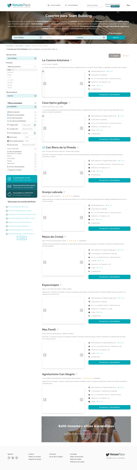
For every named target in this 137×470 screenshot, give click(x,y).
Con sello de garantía (15, 118)
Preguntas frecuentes (34, 459)
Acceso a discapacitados (16, 167)
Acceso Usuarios (55, 5)
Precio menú (13, 137)
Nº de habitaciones (15, 133)
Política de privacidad (76, 456)
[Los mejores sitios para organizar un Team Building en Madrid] (21, 218)
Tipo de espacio (11, 92)
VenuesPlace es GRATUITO (23, 193)
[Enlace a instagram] (17, 458)
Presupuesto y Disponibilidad (109, 94)
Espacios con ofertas (15, 170)
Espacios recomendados (16, 115)
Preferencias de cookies (77, 462)
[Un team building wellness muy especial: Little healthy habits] (21, 234)
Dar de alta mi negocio (56, 456)
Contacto (31, 454)
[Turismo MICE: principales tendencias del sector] (21, 226)
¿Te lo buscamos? (114, 33)
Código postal (13, 125)
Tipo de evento (11, 55)
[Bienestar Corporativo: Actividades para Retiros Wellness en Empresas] (21, 211)
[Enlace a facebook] (9, 458)
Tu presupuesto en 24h (21, 178)
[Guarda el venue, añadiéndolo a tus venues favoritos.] (71, 60)
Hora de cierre (13, 145)
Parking (9, 161)
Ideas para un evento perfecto (22, 202)
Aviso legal (73, 454)
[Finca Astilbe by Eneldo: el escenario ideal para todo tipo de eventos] (21, 230)
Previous (44, 83)
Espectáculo (11, 163)
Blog (128, 5)
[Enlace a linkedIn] (13, 458)
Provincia (9, 63)
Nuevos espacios (14, 112)
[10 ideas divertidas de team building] (21, 207)
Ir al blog (22, 238)
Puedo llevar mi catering (14, 153)
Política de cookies (75, 459)
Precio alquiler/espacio (16, 141)
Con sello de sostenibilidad (17, 121)
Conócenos (52, 454)
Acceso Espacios (73, 5)
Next (81, 83)
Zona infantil (11, 158)
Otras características (15, 151)
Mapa (126, 56)
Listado (115, 56)
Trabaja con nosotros (34, 456)
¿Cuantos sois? (13, 129)
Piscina (9, 156)
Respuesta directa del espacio (24, 185)
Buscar (116, 37)
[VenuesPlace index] (19, 5)
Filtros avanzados (15, 103)
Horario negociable (13, 148)
